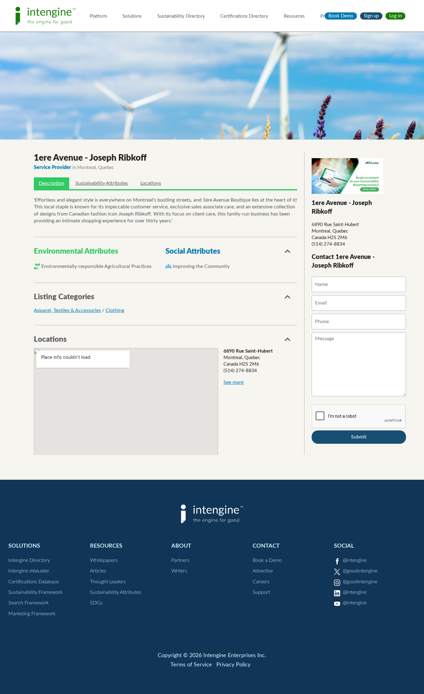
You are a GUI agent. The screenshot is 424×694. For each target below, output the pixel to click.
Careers (261, 581)
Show (288, 253)
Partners (180, 560)
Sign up (371, 16)
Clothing (115, 310)
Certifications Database (33, 581)
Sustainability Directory (181, 16)
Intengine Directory (29, 560)
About (181, 546)
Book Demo (340, 16)
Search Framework (28, 602)
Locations (150, 183)
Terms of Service (191, 665)
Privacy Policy (233, 665)
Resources (294, 16)
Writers (179, 570)
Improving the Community (201, 266)
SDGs (96, 602)
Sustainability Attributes (101, 183)
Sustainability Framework (35, 592)
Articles (98, 570)
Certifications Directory (244, 16)
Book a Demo (267, 560)
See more (233, 382)
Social (344, 546)
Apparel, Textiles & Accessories (67, 310)
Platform (98, 16)
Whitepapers (104, 560)
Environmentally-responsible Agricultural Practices (96, 266)
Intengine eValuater (28, 570)
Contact (266, 546)
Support (261, 592)
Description (51, 183)
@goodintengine (360, 570)
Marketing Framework (32, 613)
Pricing (327, 16)
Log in (395, 16)
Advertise (263, 570)
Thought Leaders (108, 581)
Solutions (132, 16)
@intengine (355, 560)
